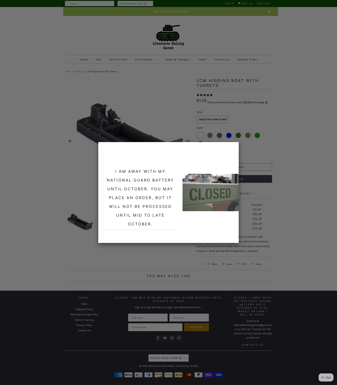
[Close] (234, 147)
